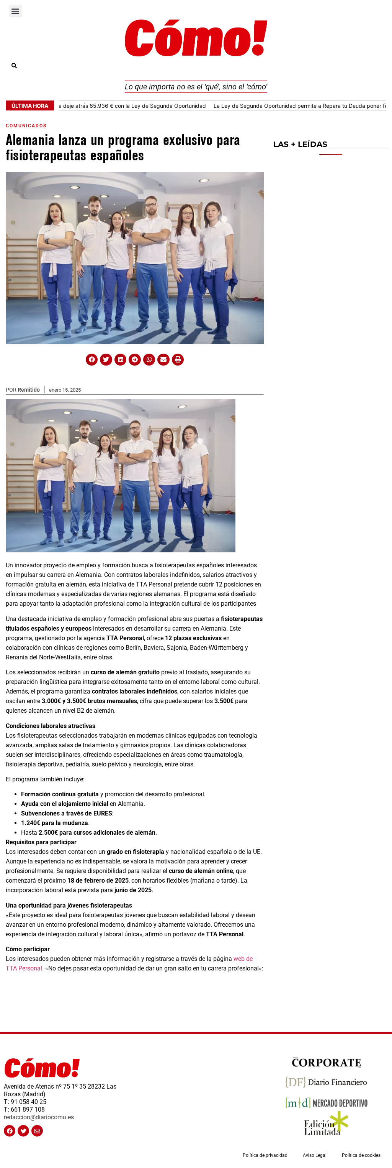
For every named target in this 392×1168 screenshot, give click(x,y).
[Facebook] (9, 1131)
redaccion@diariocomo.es (39, 1117)
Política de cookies (361, 1155)
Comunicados (26, 125)
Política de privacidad (265, 1155)
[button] (15, 11)
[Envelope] (37, 1131)
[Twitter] (23, 1131)
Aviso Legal (315, 1155)
